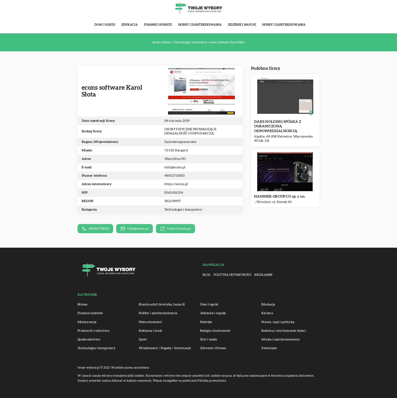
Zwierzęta (269, 348)
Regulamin (263, 275)
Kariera (267, 313)
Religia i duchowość (215, 330)
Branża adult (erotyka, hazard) (162, 304)
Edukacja (130, 24)
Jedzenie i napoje (242, 24)
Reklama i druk (150, 330)
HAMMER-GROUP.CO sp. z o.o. (279, 196)
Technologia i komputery (183, 209)
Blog (206, 275)
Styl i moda (208, 339)
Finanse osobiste (158, 24)
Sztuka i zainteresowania (280, 339)
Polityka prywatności (232, 275)
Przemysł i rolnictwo (93, 330)
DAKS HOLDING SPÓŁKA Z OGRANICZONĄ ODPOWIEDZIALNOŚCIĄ (277, 126)
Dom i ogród (104, 24)
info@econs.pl (175, 167)
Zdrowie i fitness (213, 348)
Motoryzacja (87, 322)
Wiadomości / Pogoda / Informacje (165, 348)
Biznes (83, 304)
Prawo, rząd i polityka (278, 322)
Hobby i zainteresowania (200, 24)
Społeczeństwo (89, 339)
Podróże (206, 322)
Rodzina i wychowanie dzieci (283, 330)
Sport (143, 339)
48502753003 (174, 175)
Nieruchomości (150, 322)
